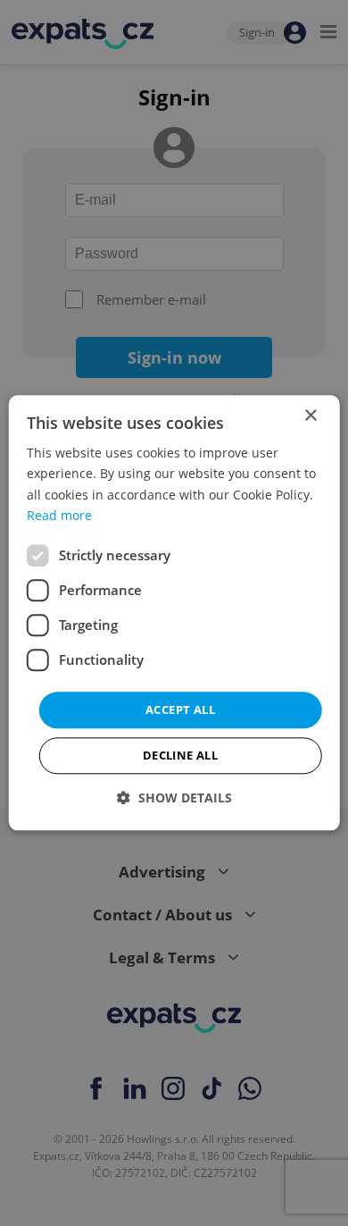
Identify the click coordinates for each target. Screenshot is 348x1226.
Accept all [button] (180, 709)
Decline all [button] (180, 756)
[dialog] (174, 612)
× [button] (310, 416)
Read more (59, 515)
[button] (174, 798)
